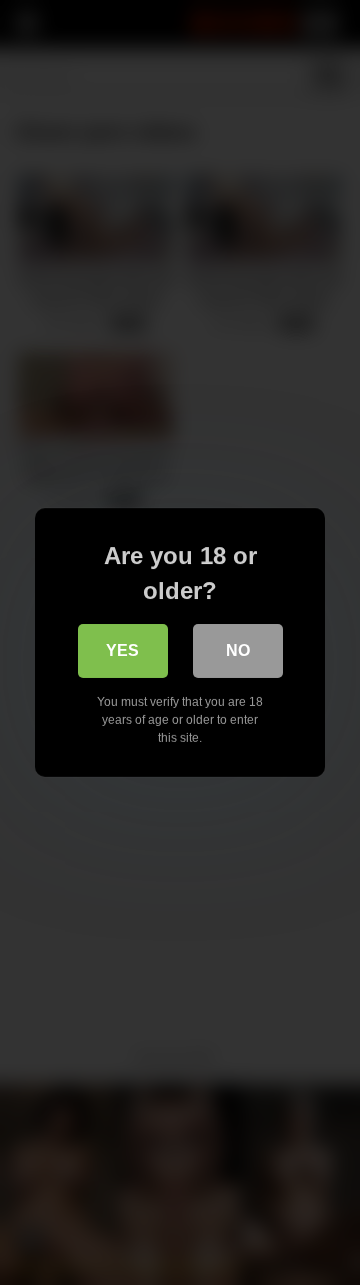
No (238, 650)
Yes (122, 650)
